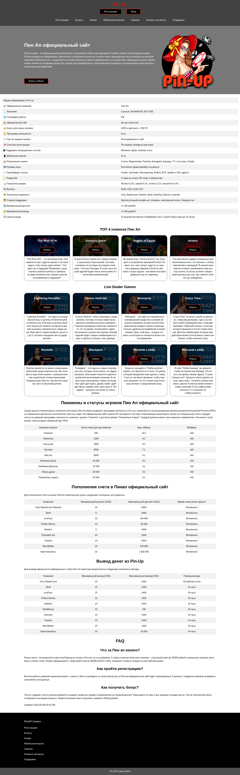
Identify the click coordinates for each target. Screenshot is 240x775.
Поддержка (178, 20)
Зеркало (135, 20)
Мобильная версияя (113, 20)
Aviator (93, 20)
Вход (133, 11)
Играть (47, 250)
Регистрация (62, 20)
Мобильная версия (34, 743)
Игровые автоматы (156, 20)
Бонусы (79, 20)
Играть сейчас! (36, 81)
